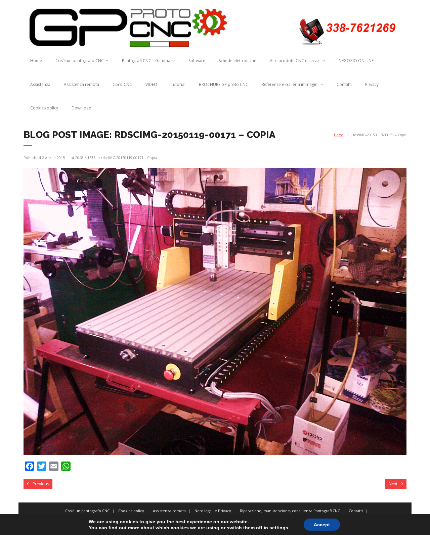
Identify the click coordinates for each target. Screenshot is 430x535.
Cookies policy (44, 108)
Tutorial (178, 84)
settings (278, 527)
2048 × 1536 (85, 157)
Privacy (372, 84)
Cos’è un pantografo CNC (79, 60)
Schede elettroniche (237, 60)
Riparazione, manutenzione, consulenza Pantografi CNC (290, 510)
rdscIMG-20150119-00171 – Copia (129, 157)
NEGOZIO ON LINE (356, 60)
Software (196, 60)
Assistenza (40, 84)
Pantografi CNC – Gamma (146, 60)
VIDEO (151, 84)
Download (81, 108)
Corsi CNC (122, 84)
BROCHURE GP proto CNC (223, 84)
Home (36, 60)
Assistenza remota (81, 84)
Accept (322, 524)
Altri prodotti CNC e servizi (295, 60)
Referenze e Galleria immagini (290, 84)
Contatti (344, 84)
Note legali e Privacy (213, 510)
